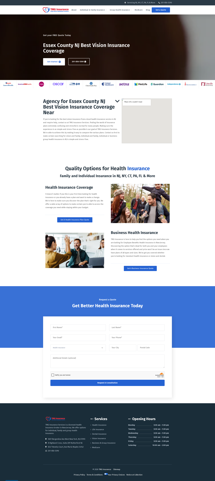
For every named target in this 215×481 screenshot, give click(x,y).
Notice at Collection (134, 475)
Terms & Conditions (95, 475)
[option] (8, 84)
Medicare (96, 447)
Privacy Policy (79, 475)
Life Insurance (98, 429)
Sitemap (116, 469)
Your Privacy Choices (116, 475)
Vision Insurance (99, 438)
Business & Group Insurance (103, 443)
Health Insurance (99, 425)
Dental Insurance (99, 434)
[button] (161, 10)
